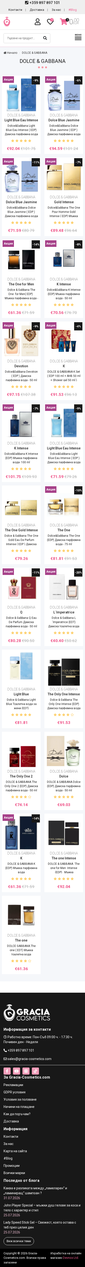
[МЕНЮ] (78, 39)
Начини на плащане (19, 1107)
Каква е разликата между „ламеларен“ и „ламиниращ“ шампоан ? (35, 1193)
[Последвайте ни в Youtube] (16, 1071)
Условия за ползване (20, 1099)
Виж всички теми (19, 1241)
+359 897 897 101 (44, 2)
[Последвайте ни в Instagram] (26, 1071)
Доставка (37, 9)
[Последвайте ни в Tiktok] (35, 1071)
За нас (56, 9)
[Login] (38, 22)
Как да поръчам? (17, 1114)
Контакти (15, 9)
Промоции (12, 1165)
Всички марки (14, 1173)
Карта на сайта (15, 1151)
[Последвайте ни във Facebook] (7, 1071)
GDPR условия (15, 1092)
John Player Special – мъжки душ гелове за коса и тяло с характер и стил (42, 1210)
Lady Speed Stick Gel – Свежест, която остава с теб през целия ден (40, 1227)
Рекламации (13, 1085)
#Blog (72, 9)
